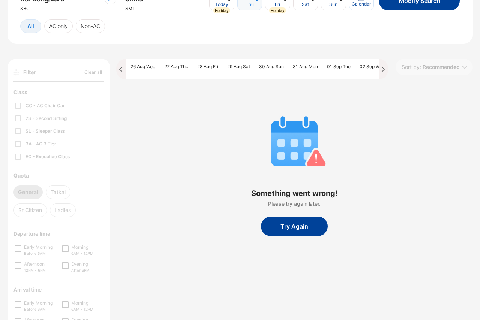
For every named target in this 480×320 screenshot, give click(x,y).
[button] (30, 26)
